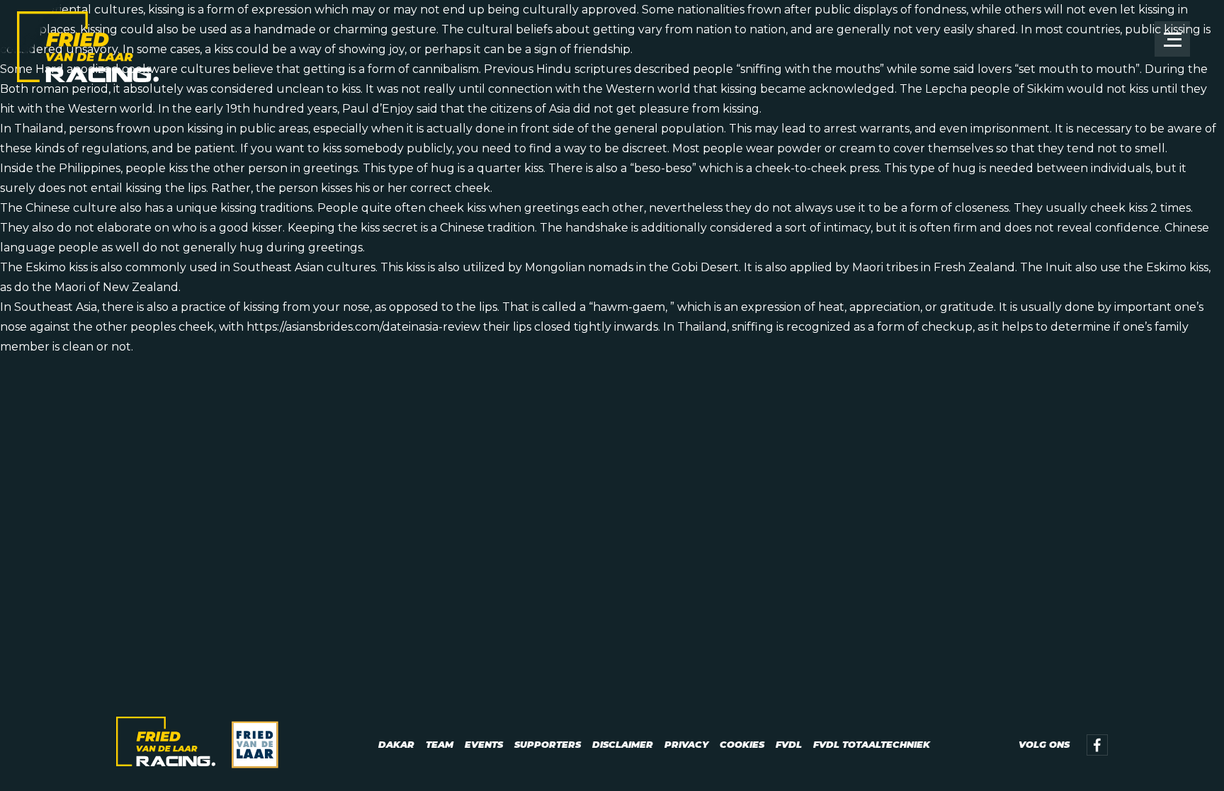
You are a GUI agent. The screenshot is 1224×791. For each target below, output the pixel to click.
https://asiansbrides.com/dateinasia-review (363, 327)
